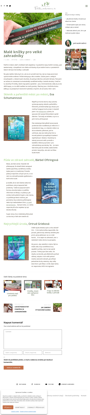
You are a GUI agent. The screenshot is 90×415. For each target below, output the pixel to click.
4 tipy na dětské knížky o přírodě (53, 292)
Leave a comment (25, 60)
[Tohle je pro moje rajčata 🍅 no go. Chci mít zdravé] (75, 66)
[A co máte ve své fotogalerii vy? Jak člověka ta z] (75, 52)
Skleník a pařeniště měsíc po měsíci (26, 94)
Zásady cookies (15, 411)
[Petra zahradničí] (45, 5)
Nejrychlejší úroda (15, 224)
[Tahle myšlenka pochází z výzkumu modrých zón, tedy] (83, 66)
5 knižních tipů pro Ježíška (12, 294)
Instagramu (42, 112)
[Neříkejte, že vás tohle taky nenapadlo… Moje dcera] (83, 59)
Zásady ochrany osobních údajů (28, 411)
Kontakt (83, 396)
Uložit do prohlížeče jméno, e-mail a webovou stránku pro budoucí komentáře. (28, 361)
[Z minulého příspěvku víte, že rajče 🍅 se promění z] (83, 52)
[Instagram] (1, 6)
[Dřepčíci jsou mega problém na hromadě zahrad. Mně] (68, 66)
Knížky (8, 282)
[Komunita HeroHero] (10, 6)
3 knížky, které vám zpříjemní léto (32, 293)
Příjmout (8, 407)
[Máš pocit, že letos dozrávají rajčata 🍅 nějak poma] (75, 59)
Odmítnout (20, 407)
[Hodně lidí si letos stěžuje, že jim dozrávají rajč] (68, 59)
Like (34, 60)
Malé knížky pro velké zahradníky (23, 53)
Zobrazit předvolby (36, 407)
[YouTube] (7, 6)
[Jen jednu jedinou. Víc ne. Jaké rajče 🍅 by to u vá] (68, 52)
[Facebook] (4, 6)
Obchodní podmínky (72, 396)
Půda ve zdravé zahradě (19, 160)
